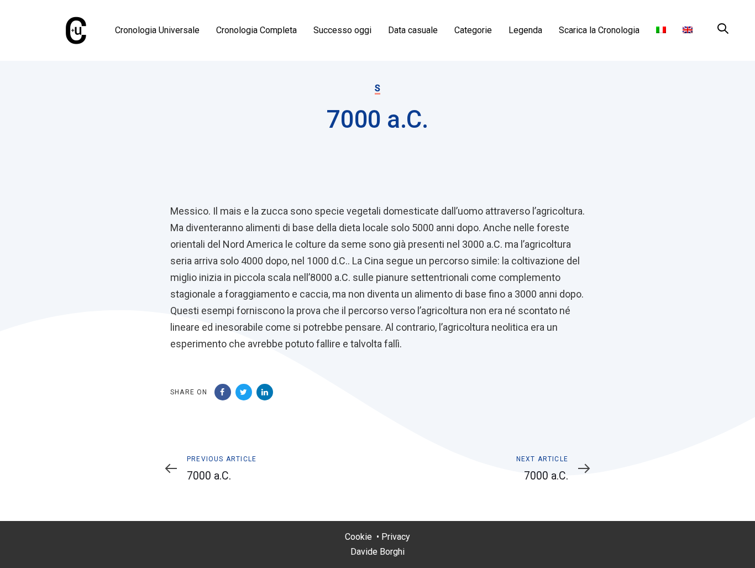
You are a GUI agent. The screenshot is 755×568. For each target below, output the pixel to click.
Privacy (395, 536)
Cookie (358, 536)
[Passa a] (661, 30)
